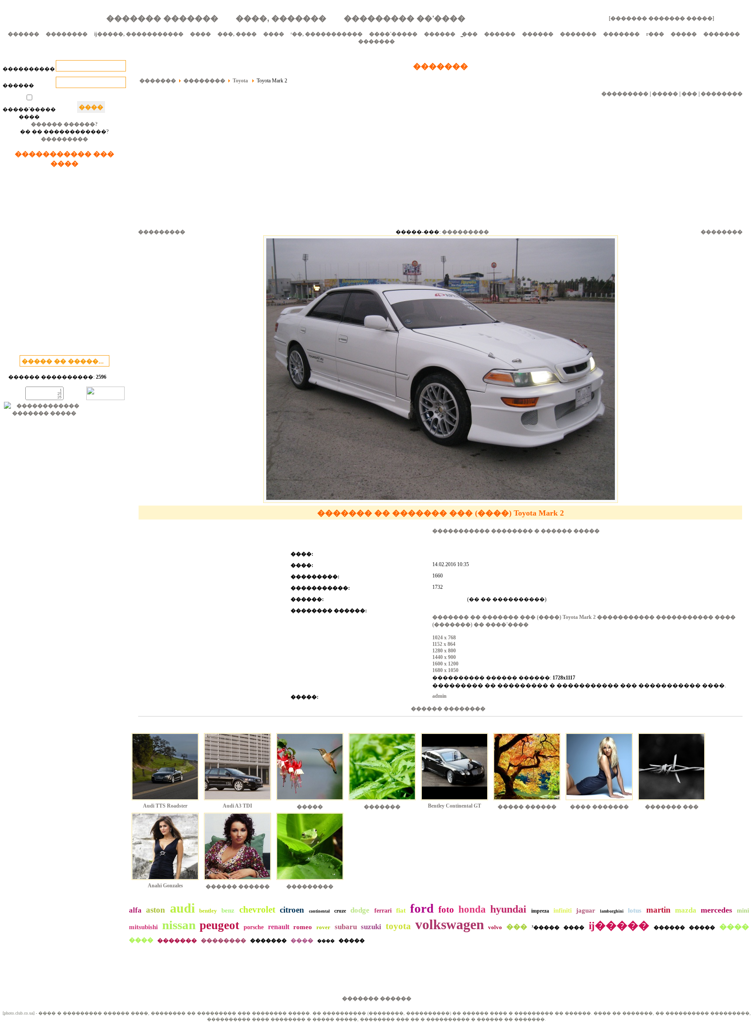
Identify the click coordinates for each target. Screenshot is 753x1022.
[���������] (310, 881)
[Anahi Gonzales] (165, 881)
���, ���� (237, 34)
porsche (254, 927)
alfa (135, 910)
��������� (64, 139)
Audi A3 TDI (237, 806)
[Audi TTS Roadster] (165, 801)
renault (278, 926)
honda (472, 909)
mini (743, 910)
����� (684, 34)
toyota (398, 926)
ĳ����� (619, 925)
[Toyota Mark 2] (440, 501)
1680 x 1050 (445, 670)
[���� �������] (599, 801)
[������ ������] (237, 881)
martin (658, 909)
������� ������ (376, 998)
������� (578, 34)
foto (446, 909)
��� (689, 94)
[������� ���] (671, 801)
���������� (29, 69)
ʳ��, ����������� (327, 34)
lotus (634, 910)
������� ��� (672, 807)
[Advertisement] (64, 263)
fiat (401, 910)
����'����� (393, 34)
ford (422, 908)
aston (155, 909)
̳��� (470, 34)
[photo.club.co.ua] (18, 1013)
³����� (546, 927)
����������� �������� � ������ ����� (516, 531)
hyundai (508, 909)
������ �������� (448, 709)
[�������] (382, 801)
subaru (346, 927)
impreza (540, 911)
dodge (360, 910)
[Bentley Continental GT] (454, 801)
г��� (655, 34)
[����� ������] (527, 801)
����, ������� (281, 18)
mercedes (716, 910)
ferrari (383, 910)
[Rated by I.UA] (105, 398)
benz (227, 910)
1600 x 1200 (445, 664)
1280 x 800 (444, 651)
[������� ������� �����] (661, 18)
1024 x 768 (444, 638)
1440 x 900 (444, 657)
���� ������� (599, 807)
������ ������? (64, 124)
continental (319, 911)
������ (23, 34)
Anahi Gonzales (165, 886)
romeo (302, 927)
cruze (340, 911)
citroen (292, 909)
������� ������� (162, 18)
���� (200, 34)
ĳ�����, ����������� (138, 34)
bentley (208, 910)
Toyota (241, 81)
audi (182, 908)
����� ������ (527, 807)
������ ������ (238, 886)
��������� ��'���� (404, 18)
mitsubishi (143, 927)
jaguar (585, 910)
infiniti (562, 910)
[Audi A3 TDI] (237, 801)
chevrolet (257, 909)
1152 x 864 (443, 644)
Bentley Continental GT (454, 806)
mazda (685, 910)
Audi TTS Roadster (165, 806)
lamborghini (612, 911)
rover (323, 927)
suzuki (371, 927)
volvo (495, 927)
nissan (179, 925)
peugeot (219, 925)
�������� (67, 34)
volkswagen (449, 924)
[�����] (310, 801)
